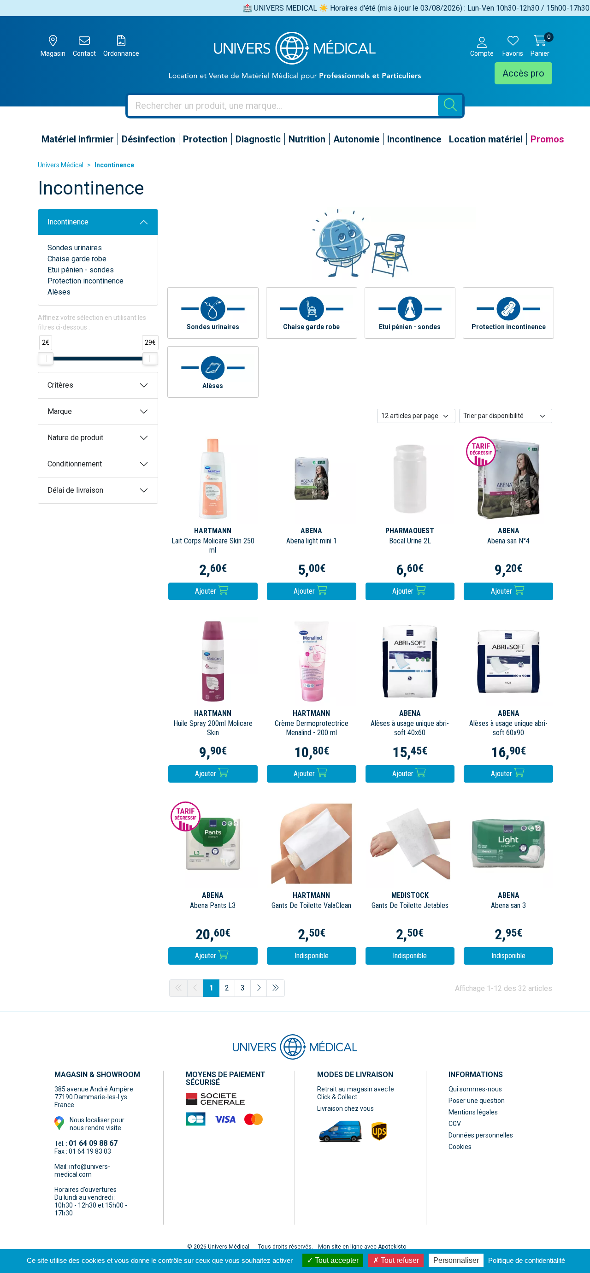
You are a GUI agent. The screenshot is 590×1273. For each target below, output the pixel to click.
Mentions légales (473, 1112)
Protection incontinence (85, 281)
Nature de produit (75, 437)
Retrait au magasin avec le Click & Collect (355, 1093)
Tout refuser (399, 1260)
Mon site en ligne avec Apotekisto (362, 1247)
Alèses (59, 292)
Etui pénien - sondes (80, 269)
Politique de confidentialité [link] (526, 1260)
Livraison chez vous (345, 1108)
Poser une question (476, 1100)
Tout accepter (336, 1260)
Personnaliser (456, 1260)
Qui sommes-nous (475, 1089)
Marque (59, 411)
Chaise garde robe (76, 258)
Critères (60, 385)
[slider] (45, 358)
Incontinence (67, 222)
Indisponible (312, 955)
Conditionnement (74, 464)
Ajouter (206, 591)
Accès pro (523, 73)
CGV (454, 1123)
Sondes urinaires (74, 247)
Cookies (460, 1146)
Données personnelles (480, 1135)
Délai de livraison (75, 490)
